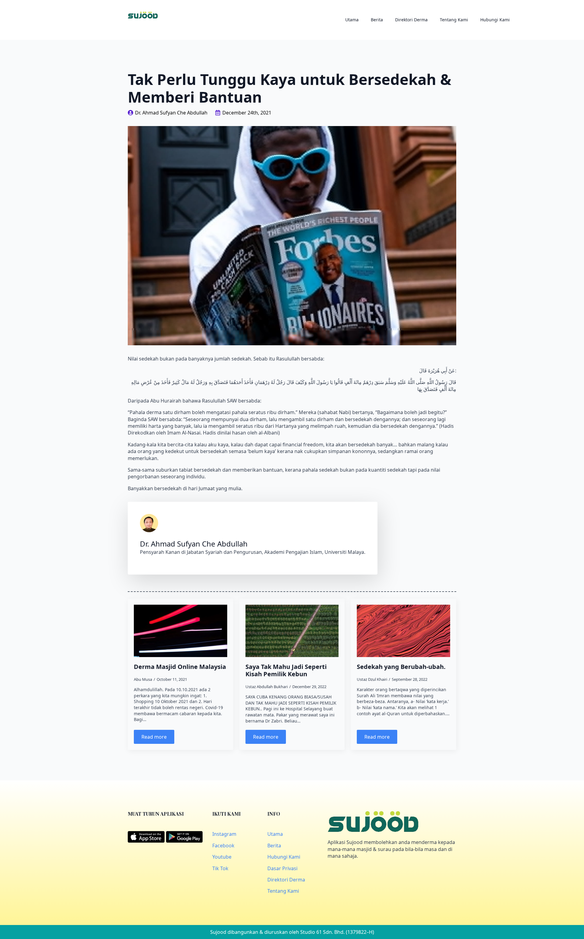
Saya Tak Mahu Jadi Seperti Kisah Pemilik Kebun (286, 670)
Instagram (224, 834)
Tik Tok (220, 868)
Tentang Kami (454, 20)
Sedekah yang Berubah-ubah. (401, 666)
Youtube (221, 856)
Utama (352, 20)
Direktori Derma (411, 20)
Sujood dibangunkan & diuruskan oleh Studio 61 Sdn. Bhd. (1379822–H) (292, 932)
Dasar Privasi (282, 868)
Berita (377, 20)
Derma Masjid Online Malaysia (180, 666)
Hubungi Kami (495, 20)
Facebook (223, 845)
